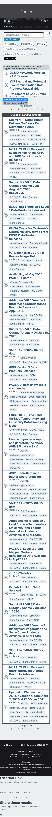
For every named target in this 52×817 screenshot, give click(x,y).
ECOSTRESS (17, 218)
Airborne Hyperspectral (32, 392)
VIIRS (13, 177)
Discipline (26, 44)
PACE (13, 295)
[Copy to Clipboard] (1, 814)
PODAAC (15, 468)
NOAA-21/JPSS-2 (19, 144)
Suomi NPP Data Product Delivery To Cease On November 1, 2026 (26, 123)
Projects (8, 49)
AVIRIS (24, 450)
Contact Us (26, 762)
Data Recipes (37, 708)
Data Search (36, 214)
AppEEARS (36, 315)
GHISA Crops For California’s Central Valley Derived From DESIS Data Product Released (28, 234)
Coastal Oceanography (22, 282)
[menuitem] (22, 745)
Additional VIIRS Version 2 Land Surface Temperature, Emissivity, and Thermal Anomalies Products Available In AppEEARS (28, 528)
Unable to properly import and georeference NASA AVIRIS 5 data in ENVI (27, 443)
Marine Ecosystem (19, 291)
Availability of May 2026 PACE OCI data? (26, 276)
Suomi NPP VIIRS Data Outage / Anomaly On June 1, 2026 (27, 608)
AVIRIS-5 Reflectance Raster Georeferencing (25, 474)
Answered (10, 44)
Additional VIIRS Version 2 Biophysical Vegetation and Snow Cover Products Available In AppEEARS (28, 631)
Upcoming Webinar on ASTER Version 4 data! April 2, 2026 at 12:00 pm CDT (28, 696)
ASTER (24, 703)
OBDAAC (37, 291)
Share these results (14, 103)
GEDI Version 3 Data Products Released (23, 369)
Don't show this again (12, 35)
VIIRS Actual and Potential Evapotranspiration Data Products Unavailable (28, 85)
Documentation (39, 401)
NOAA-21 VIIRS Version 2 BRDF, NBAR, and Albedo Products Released (26, 670)
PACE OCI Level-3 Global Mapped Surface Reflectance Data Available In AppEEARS (28, 554)
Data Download (28, 358)
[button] (11, 109)
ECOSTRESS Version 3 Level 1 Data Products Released (29, 208)
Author (20, 54)
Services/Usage (26, 49)
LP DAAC (36, 135)
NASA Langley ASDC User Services (30, 754)
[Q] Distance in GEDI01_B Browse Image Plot (26, 254)
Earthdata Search (19, 135)
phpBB (18, 764)
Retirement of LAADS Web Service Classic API (28, 95)
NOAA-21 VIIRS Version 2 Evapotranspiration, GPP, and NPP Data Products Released (26, 154)
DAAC (40, 44)
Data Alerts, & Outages (32, 66)
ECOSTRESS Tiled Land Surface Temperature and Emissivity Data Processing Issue (28, 420)
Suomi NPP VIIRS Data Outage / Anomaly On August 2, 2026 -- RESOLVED (24, 187)
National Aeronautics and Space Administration (26, 757)
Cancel (17, 798)
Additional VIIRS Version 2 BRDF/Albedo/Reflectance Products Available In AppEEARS (27, 306)
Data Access (26, 260)
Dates (7, 54)
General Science (18, 265)
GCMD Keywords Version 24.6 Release (27, 74)
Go (26, 798)
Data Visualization (19, 401)
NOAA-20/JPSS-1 (36, 139)
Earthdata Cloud (18, 716)
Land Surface (17, 139)
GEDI (39, 260)
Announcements (28, 131)
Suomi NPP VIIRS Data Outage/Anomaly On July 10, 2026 (29, 332)
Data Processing (37, 397)
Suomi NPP (37, 144)
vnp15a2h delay (20, 573)
